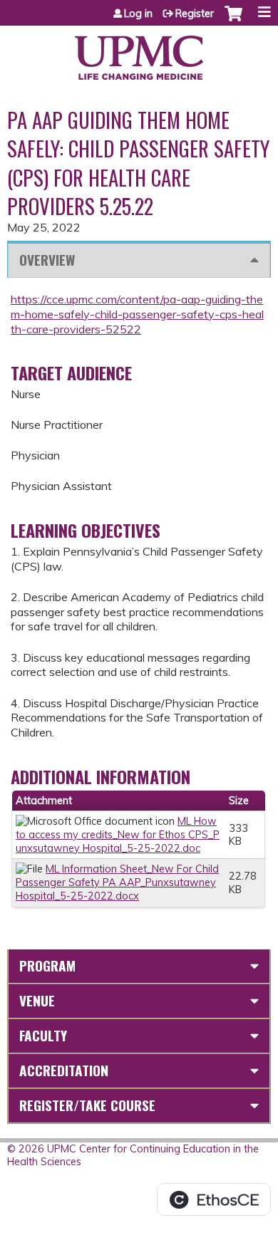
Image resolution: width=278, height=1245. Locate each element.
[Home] (139, 53)
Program (47, 965)
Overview (47, 259)
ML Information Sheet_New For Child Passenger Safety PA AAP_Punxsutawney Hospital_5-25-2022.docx (117, 882)
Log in (138, 14)
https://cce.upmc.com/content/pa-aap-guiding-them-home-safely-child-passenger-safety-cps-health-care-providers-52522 (137, 314)
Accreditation (63, 1070)
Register (194, 14)
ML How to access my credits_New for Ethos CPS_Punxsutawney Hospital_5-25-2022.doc (118, 834)
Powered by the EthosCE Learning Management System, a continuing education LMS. (214, 1199)
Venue (37, 1000)
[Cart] (233, 21)
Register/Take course (87, 1105)
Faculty (43, 1035)
